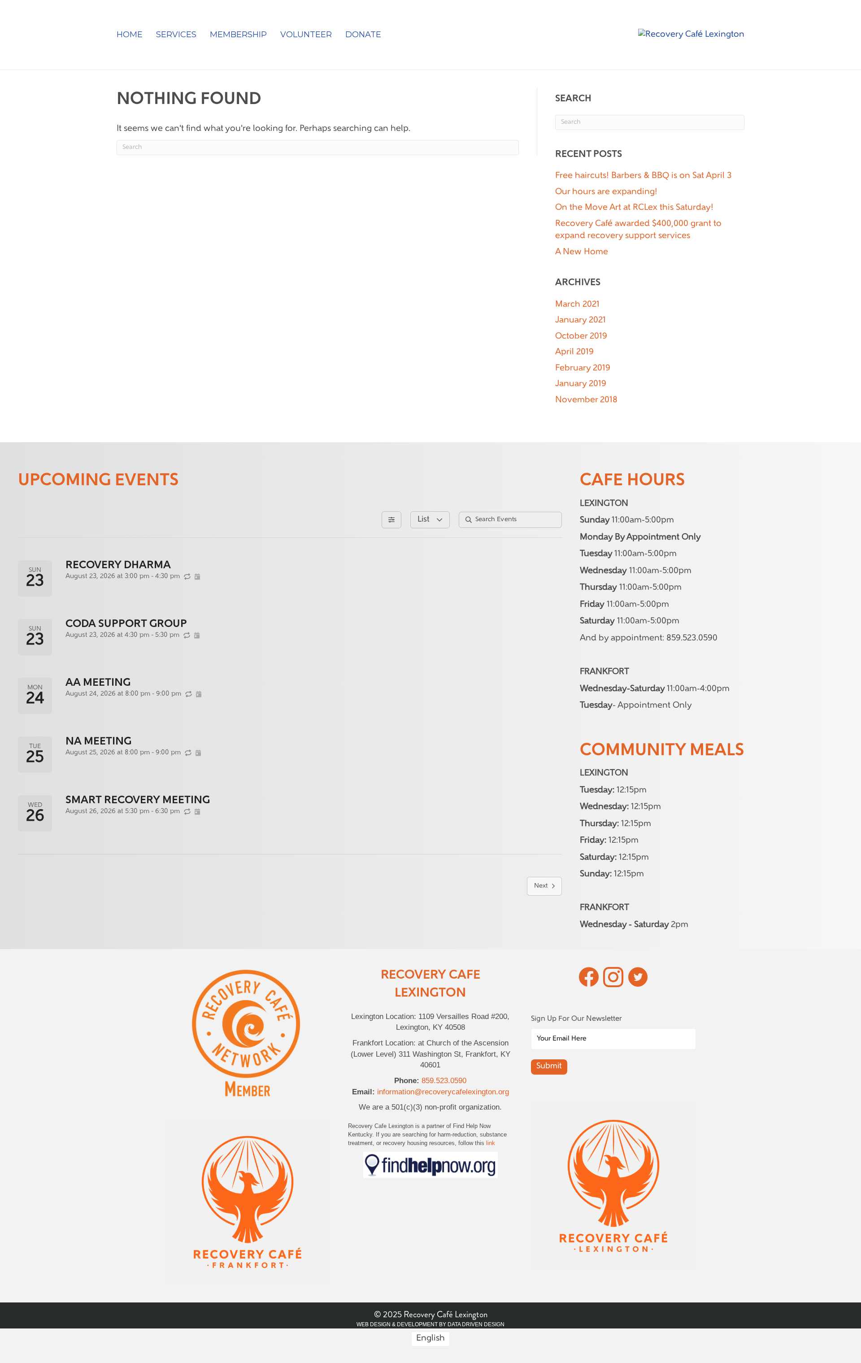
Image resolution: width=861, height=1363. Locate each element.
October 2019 (581, 336)
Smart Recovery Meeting (137, 800)
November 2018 (586, 400)
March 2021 (577, 304)
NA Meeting (98, 741)
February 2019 (582, 368)
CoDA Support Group (126, 624)
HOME (130, 34)
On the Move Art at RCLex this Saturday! (634, 208)
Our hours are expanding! (606, 192)
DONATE (363, 34)
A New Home (581, 252)
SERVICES (176, 34)
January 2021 (580, 320)
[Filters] (391, 519)
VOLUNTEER (306, 34)
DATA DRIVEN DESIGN (476, 1324)
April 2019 (574, 352)
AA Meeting (97, 683)
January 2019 (580, 384)
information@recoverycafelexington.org (443, 1092)
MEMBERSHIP (238, 34)
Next (541, 886)
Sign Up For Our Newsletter (576, 1019)
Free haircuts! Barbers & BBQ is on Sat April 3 (643, 176)
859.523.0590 (444, 1080)
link (490, 1143)
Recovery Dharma (118, 565)
